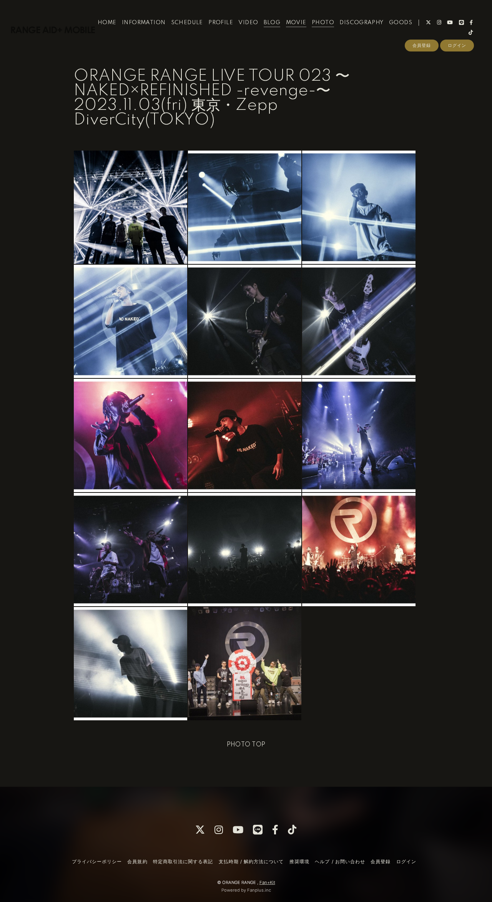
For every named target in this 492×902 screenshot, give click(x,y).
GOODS (400, 22)
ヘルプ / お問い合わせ (340, 861)
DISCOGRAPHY (361, 22)
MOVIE (296, 22)
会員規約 (137, 861)
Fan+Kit (267, 882)
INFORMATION (143, 22)
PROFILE (220, 22)
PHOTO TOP (246, 745)
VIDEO (248, 22)
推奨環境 (299, 861)
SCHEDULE (187, 22)
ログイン (457, 45)
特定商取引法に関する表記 (183, 861)
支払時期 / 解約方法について (251, 861)
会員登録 (421, 45)
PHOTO (323, 22)
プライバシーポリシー (97, 861)
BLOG (272, 22)
